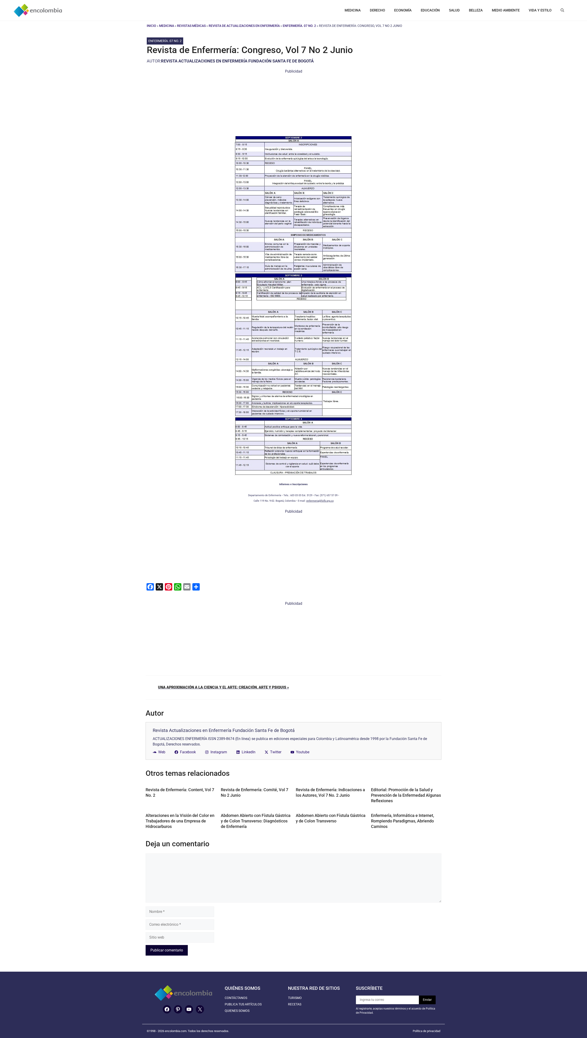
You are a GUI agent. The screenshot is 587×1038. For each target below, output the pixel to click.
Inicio (151, 26)
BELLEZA (476, 10)
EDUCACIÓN (430, 10)
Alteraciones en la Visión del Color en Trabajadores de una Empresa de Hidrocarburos (180, 821)
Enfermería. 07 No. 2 (299, 26)
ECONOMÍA (403, 10)
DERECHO (377, 10)
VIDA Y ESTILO (540, 10)
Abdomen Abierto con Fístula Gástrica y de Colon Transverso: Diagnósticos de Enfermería (256, 821)
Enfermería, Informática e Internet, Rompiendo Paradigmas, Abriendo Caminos (402, 821)
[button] (562, 10)
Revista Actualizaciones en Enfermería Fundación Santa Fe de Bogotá (237, 61)
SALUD (454, 10)
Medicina (166, 26)
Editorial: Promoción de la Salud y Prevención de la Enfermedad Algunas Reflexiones (406, 795)
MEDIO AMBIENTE (506, 10)
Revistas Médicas (191, 26)
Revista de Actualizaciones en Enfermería (244, 26)
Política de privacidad (426, 1031)
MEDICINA (353, 10)
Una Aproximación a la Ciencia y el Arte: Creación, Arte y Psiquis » (223, 687)
